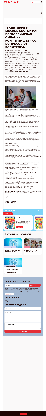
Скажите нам (9, 294)
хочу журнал (36, 2)
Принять (23, 414)
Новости (27, 247)
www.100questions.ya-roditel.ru (12, 84)
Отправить (23, 331)
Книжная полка (23, 10)
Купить (20, 227)
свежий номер (28, 8)
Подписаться (35, 285)
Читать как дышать (10, 247)
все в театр (36, 8)
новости (9, 8)
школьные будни (18, 8)
